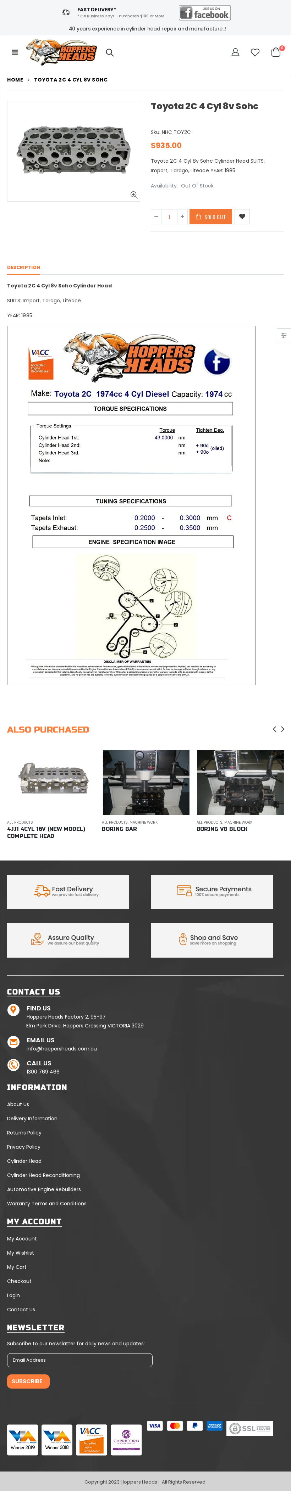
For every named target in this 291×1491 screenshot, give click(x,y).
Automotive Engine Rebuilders (44, 1189)
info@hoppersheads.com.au (62, 1048)
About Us (18, 1104)
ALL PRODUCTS (20, 822)
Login (13, 1295)
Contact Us (21, 1309)
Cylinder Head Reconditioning (43, 1175)
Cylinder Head (24, 1161)
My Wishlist (20, 1252)
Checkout (19, 1281)
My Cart (17, 1267)
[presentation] (274, 729)
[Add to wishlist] (242, 216)
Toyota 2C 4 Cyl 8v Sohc (204, 106)
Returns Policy (24, 1132)
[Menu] (15, 52)
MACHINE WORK (144, 822)
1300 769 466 (43, 1071)
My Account (22, 1238)
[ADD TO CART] (83, 761)
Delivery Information (32, 1118)
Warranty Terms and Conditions (47, 1203)
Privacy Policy (23, 1146)
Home (15, 80)
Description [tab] (23, 267)
